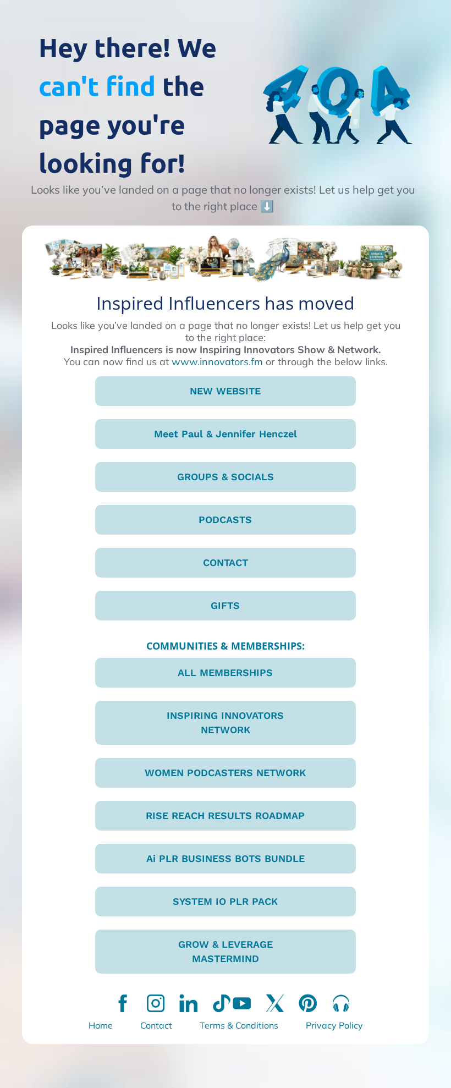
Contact (156, 1025)
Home (101, 1025)
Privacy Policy (334, 1025)
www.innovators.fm (217, 361)
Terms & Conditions (239, 1025)
